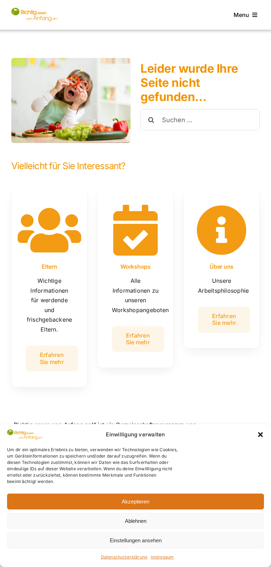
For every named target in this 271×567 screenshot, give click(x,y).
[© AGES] (34, 10)
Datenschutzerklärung (124, 557)
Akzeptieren (135, 502)
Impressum (162, 557)
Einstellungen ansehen (136, 540)
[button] (260, 434)
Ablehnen (135, 521)
